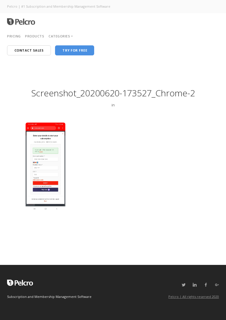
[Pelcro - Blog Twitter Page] (184, 285)
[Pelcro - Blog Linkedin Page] (194, 285)
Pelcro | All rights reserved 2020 (193, 296)
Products (34, 36)
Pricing (14, 36)
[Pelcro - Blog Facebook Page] (206, 285)
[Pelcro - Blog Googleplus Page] (217, 285)
